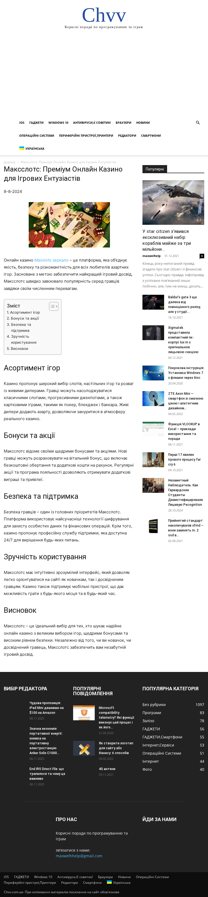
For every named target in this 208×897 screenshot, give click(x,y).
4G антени (107, 769)
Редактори (127, 135)
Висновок (19, 348)
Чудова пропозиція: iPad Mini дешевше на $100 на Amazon (47, 708)
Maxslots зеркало (51, 260)
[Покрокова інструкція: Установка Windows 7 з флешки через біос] (153, 373)
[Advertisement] (104, 75)
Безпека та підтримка (21, 327)
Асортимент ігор (25, 312)
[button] (197, 122)
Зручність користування (24, 339)
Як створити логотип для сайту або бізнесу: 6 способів (116, 748)
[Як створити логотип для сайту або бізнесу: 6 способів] (84, 748)
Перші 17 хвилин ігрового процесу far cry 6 (184, 459)
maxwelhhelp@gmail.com (79, 855)
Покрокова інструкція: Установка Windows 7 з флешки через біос (186, 373)
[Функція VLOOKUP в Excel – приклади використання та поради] (153, 429)
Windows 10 (58, 123)
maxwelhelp (151, 256)
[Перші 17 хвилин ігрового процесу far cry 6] (153, 459)
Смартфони (151, 135)
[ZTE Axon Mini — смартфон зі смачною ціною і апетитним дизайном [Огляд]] (153, 398)
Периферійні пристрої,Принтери (86, 135)
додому (9, 162)
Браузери (123, 123)
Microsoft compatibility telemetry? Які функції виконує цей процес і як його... (116, 717)
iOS (21, 123)
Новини (143, 123)
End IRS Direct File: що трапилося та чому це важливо (47, 774)
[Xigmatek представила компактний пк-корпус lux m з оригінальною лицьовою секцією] (153, 332)
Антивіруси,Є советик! (92, 123)
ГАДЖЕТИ (36, 123)
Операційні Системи (36, 135)
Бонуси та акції (25, 318)
